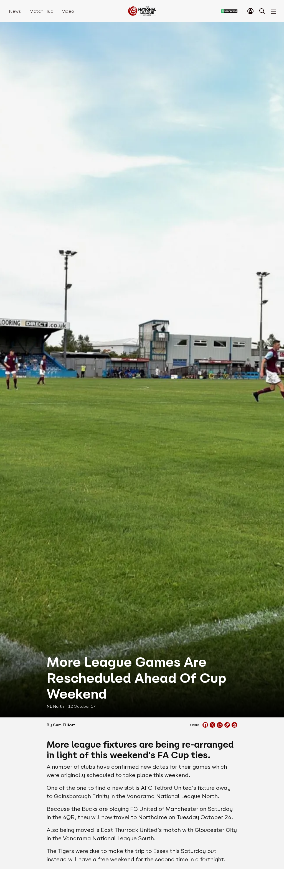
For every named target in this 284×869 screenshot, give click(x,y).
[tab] (250, 11)
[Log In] (250, 11)
